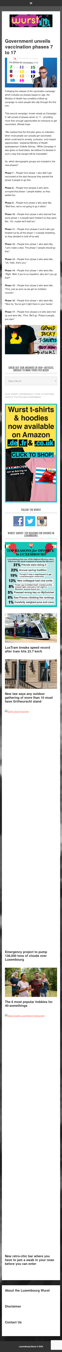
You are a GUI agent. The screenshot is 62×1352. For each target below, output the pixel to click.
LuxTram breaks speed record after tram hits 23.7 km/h (27, 649)
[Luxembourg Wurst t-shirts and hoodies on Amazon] (31, 339)
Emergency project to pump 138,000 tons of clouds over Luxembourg (26, 955)
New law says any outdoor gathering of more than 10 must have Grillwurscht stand (29, 697)
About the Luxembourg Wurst (27, 1290)
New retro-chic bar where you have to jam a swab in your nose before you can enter (29, 1260)
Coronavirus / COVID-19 (31, 394)
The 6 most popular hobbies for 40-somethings (29, 1003)
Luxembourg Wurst (31, 20)
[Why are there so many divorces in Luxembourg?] (31, 606)
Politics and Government (27, 397)
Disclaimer (13, 1306)
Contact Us (13, 1322)
